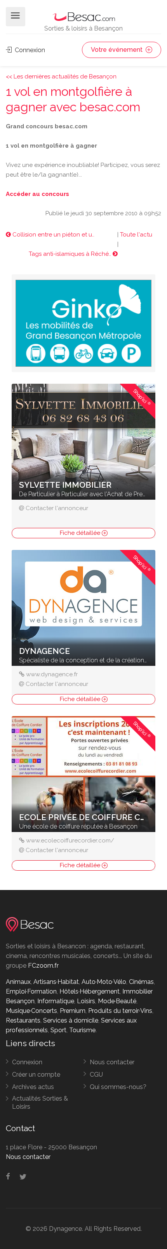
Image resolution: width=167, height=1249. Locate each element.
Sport (58, 1030)
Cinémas (141, 981)
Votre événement (117, 49)
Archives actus (33, 1087)
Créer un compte (36, 1074)
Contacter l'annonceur (57, 508)
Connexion (29, 50)
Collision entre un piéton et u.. (52, 234)
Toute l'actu (136, 234)
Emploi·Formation (31, 991)
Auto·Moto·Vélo (104, 981)
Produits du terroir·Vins (120, 1010)
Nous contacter (112, 1062)
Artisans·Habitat (56, 981)
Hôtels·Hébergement (89, 991)
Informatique (55, 1001)
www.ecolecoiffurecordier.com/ (70, 840)
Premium (72, 1010)
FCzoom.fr (43, 965)
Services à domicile (70, 1020)
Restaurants (23, 1020)
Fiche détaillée (81, 532)
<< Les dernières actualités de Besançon (61, 76)
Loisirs (86, 1001)
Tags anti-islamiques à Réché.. (71, 253)
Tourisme (82, 1030)
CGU (96, 1074)
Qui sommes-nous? (118, 1087)
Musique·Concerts (31, 1010)
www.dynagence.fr (52, 674)
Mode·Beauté (117, 1001)
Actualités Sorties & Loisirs (40, 1102)
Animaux (18, 981)
